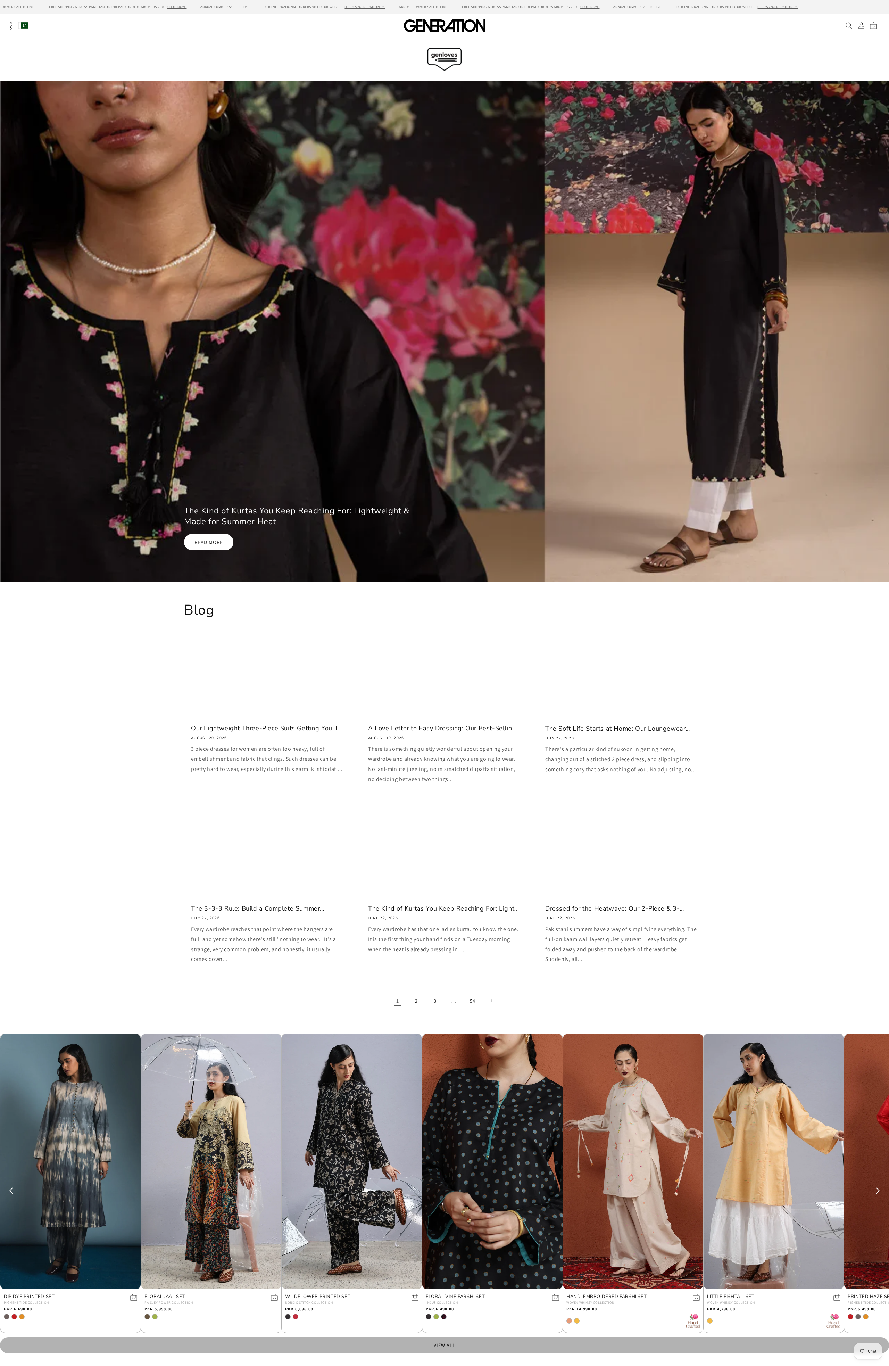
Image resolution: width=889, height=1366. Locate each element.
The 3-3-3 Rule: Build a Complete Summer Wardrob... (255, 909)
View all (444, 1345)
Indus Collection (442, 1302)
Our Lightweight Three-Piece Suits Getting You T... (267, 728)
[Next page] (491, 1001)
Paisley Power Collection (168, 1302)
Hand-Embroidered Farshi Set (606, 1297)
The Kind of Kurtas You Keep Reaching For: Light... (443, 909)
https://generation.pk (364, 7)
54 (472, 1001)
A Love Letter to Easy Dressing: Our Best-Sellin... (442, 728)
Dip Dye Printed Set (29, 1297)
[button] (849, 25)
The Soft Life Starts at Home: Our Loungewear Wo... (615, 729)
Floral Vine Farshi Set (455, 1297)
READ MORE (208, 541)
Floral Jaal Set (164, 1297)
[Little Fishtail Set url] (774, 1161)
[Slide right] (878, 1191)
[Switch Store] (23, 25)
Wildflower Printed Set (317, 1297)
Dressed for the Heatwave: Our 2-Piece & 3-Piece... (612, 909)
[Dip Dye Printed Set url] (70, 1161)
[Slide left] (11, 1191)
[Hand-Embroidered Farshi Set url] (633, 1161)
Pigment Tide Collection (26, 1302)
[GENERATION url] (444, 25)
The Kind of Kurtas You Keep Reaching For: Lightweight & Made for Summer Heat (297, 516)
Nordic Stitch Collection (309, 1302)
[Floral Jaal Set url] (211, 1161)
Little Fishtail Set (730, 1297)
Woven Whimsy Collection (590, 1302)
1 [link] (397, 1000)
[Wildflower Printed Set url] (352, 1161)
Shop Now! (176, 7)
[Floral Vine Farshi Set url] (492, 1161)
